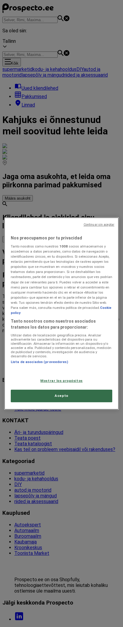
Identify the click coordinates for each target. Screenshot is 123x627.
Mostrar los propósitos (61, 381)
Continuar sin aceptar (99, 225)
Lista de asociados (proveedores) (39, 362)
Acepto (61, 396)
